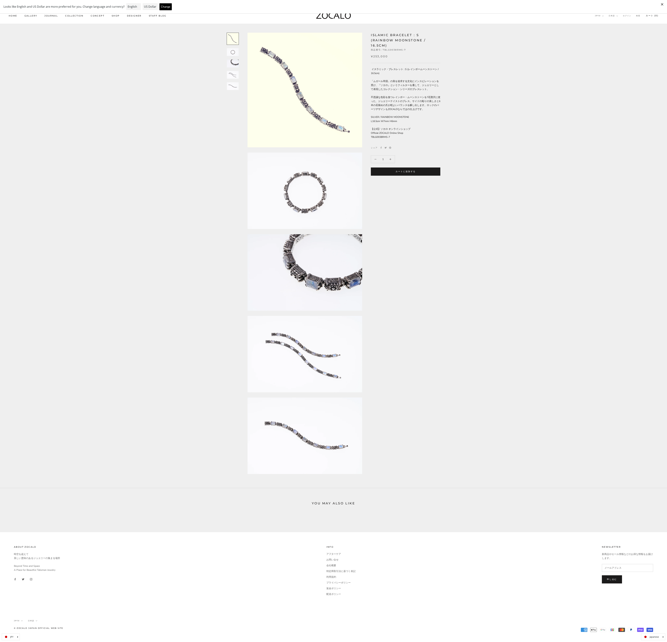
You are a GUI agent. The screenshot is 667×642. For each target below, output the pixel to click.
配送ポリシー (333, 594)
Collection (74, 15)
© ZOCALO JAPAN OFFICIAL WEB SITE (38, 628)
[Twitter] (386, 148)
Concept (97, 15)
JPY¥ (598, 16)
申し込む (612, 579)
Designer (134, 15)
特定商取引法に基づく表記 (341, 571)
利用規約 (331, 577)
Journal (51, 15)
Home (13, 15)
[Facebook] (381, 148)
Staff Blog (157, 15)
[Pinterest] (390, 148)
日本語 (612, 16)
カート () (652, 15)
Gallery (30, 15)
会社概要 (331, 565)
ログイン (627, 16)
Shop (116, 15)
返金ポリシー (333, 588)
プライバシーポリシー (338, 582)
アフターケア (333, 554)
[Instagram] (31, 579)
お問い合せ (332, 559)
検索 (638, 16)
